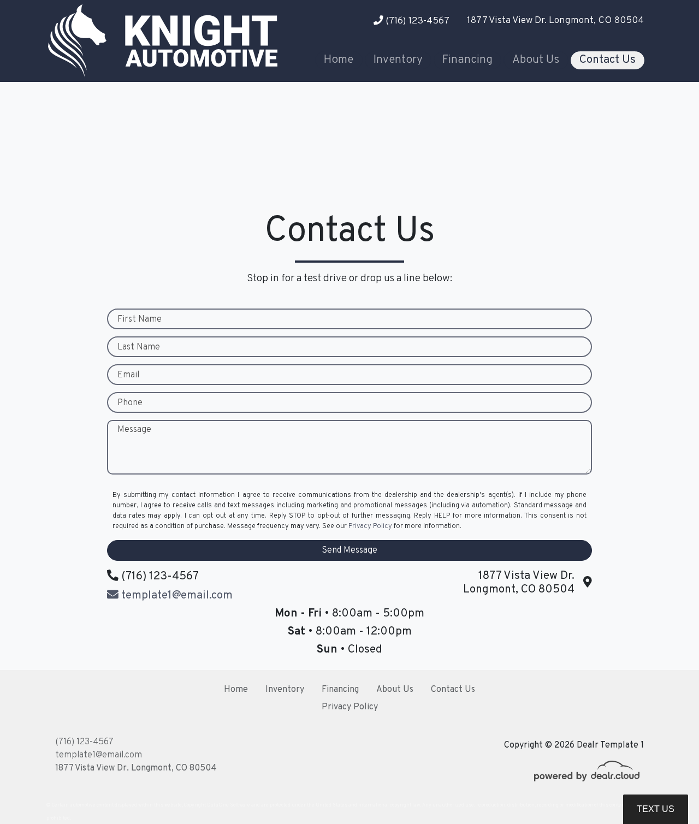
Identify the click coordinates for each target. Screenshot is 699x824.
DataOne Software (228, 805)
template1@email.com (98, 755)
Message (134, 429)
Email (128, 375)
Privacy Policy (370, 526)
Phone (130, 403)
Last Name (138, 347)
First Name (139, 319)
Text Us (655, 809)
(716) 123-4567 (416, 21)
